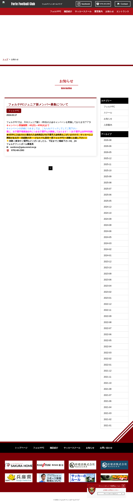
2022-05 (107, 340)
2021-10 (107, 383)
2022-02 (107, 359)
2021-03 (107, 413)
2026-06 (107, 146)
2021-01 (107, 425)
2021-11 (107, 377)
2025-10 (107, 170)
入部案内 (108, 125)
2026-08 (107, 140)
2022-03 (107, 353)
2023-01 (107, 298)
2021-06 (107, 401)
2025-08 (107, 183)
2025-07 (107, 189)
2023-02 (107, 292)
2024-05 (107, 237)
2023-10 (107, 267)
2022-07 (107, 328)
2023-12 (107, 261)
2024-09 (107, 219)
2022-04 (107, 346)
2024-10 (107, 213)
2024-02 (107, 249)
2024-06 (107, 231)
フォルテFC (109, 107)
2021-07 (107, 395)
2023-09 (107, 274)
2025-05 (107, 201)
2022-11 (107, 310)
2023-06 (107, 280)
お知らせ (108, 119)
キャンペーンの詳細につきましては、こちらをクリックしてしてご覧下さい (41, 128)
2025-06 (107, 195)
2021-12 (107, 371)
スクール (108, 113)
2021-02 (107, 419)
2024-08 (107, 225)
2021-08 (107, 389)
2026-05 (107, 152)
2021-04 (107, 407)
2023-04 (107, 286)
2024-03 (107, 243)
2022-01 (107, 365)
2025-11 (107, 164)
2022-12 (107, 304)
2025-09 (107, 176)
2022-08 (107, 322)
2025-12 (107, 158)
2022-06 (107, 334)
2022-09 (107, 316)
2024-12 (107, 207)
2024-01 (107, 255)
